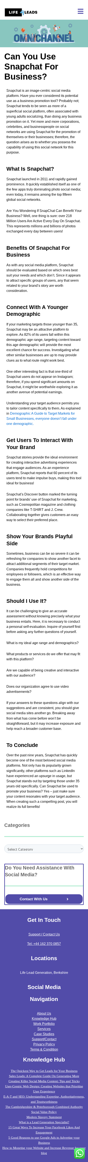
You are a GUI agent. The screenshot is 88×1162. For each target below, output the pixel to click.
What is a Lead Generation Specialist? (44, 1122)
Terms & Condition (44, 1049)
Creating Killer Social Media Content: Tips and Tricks (44, 1081)
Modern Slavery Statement (44, 1117)
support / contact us (44, 934)
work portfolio (44, 1024)
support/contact (44, 1039)
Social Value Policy (44, 1112)
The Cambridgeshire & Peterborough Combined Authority (44, 1107)
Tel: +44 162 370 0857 (44, 944)
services (44, 1029)
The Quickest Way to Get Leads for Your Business (44, 1071)
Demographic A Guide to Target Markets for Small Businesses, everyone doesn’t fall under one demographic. (41, 419)
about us (44, 1013)
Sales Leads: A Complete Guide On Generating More (44, 1076)
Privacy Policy (44, 1044)
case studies (44, 1034)
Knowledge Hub (44, 1018)
